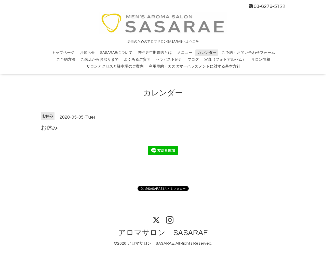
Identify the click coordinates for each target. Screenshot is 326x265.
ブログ (193, 59)
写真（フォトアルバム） (225, 59)
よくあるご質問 (137, 59)
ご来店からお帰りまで (99, 59)
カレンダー (206, 53)
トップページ (63, 53)
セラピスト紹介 (169, 59)
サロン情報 (260, 59)
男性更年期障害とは (155, 53)
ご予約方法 (65, 59)
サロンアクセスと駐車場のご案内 (115, 66)
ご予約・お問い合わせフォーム (248, 53)
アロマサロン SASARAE (163, 233)
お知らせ (87, 53)
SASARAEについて (116, 53)
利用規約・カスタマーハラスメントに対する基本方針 (194, 66)
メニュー (184, 53)
